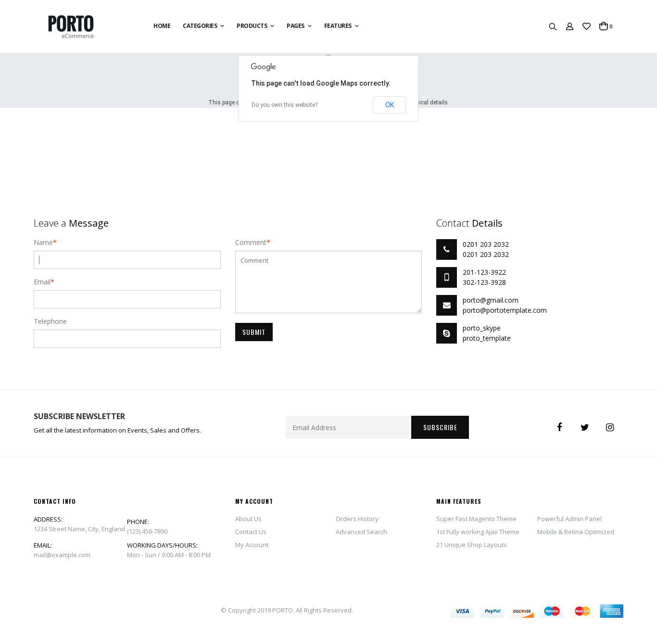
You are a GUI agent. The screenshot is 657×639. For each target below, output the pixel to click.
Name (43, 242)
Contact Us (250, 531)
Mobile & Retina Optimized (575, 531)
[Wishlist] (586, 26)
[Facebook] (559, 427)
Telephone (50, 321)
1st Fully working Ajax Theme (477, 531)
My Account (251, 544)
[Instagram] (609, 427)
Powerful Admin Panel (569, 518)
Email (42, 282)
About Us (248, 518)
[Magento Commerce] (79, 26)
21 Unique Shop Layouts (471, 544)
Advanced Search (361, 531)
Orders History (357, 518)
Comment (250, 242)
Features (338, 26)
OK (389, 105)
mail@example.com (62, 554)
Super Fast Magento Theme (476, 518)
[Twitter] (584, 427)
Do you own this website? (284, 105)
